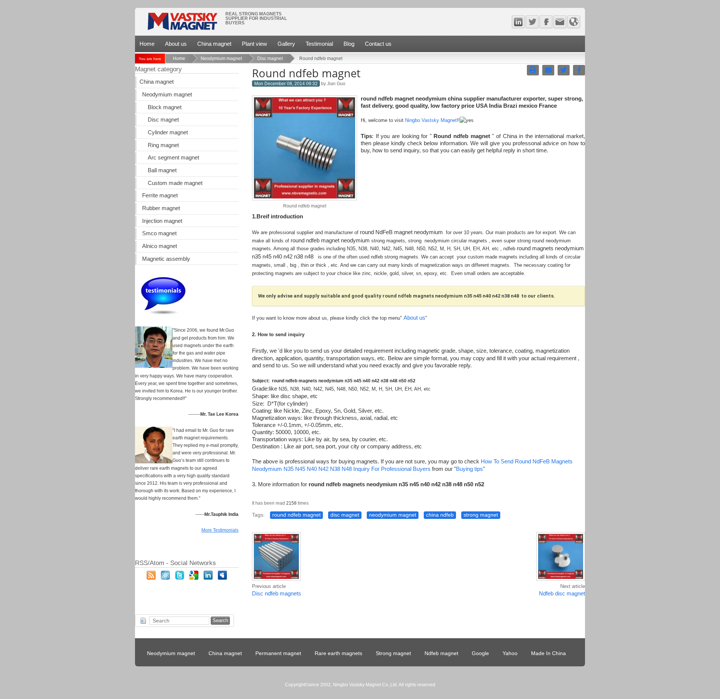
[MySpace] (222, 578)
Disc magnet (270, 58)
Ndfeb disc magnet (562, 594)
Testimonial (319, 44)
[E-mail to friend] (548, 70)
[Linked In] (518, 21)
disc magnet (344, 515)
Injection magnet (162, 221)
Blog (349, 44)
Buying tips (469, 469)
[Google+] (193, 578)
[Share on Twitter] (564, 70)
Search (220, 620)
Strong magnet (393, 653)
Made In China (548, 653)
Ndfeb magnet (441, 653)
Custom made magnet (175, 183)
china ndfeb (440, 515)
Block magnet (165, 107)
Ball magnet (162, 170)
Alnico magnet (159, 246)
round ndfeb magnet (296, 515)
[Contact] (560, 21)
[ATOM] (165, 578)
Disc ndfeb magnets (276, 594)
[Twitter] (532, 21)
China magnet (214, 44)
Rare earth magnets (338, 653)
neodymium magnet (392, 515)
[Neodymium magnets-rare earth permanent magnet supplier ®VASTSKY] (182, 24)
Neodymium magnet (221, 58)
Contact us (378, 44)
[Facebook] (546, 21)
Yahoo (510, 653)
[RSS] (151, 578)
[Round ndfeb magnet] (304, 198)
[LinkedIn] (208, 578)
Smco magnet (159, 233)
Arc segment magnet (173, 158)
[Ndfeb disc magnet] (560, 580)
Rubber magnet (161, 208)
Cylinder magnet (168, 132)
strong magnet (481, 515)
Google (480, 653)
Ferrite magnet (160, 195)
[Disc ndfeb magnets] (276, 580)
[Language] (573, 21)
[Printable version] (533, 70)
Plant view (254, 44)
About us (176, 44)
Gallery (286, 44)
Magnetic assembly (166, 259)
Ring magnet (163, 145)
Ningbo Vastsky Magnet (431, 120)
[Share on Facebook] (579, 70)
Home (147, 44)
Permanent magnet (278, 653)
